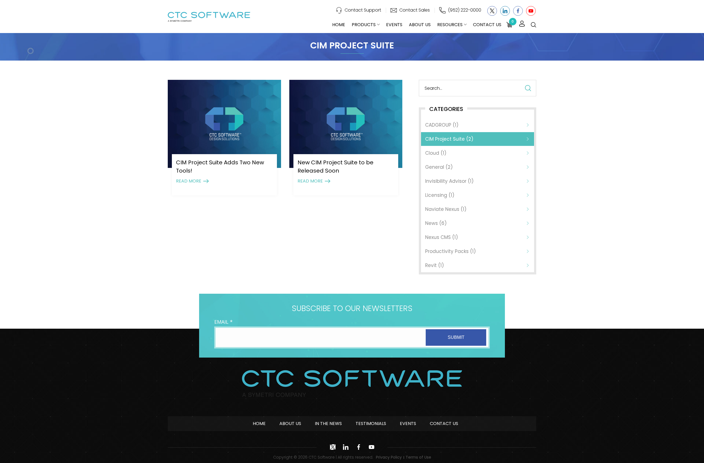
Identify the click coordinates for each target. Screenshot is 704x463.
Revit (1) (434, 265)
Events (394, 24)
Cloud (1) (435, 153)
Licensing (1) (439, 195)
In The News (328, 423)
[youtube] (531, 11)
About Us (420, 24)
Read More (188, 181)
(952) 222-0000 (464, 10)
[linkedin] (505, 11)
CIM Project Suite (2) (449, 139)
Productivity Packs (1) (450, 251)
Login (522, 24)
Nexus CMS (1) (441, 237)
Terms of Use (418, 457)
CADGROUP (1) (441, 125)
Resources (450, 24)
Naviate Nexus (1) (445, 209)
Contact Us (487, 24)
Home (338, 24)
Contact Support (363, 10)
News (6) (436, 223)
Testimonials (371, 423)
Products (364, 24)
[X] (492, 11)
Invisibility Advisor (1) (449, 181)
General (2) (439, 167)
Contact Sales (414, 10)
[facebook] (518, 11)
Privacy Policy (389, 457)
